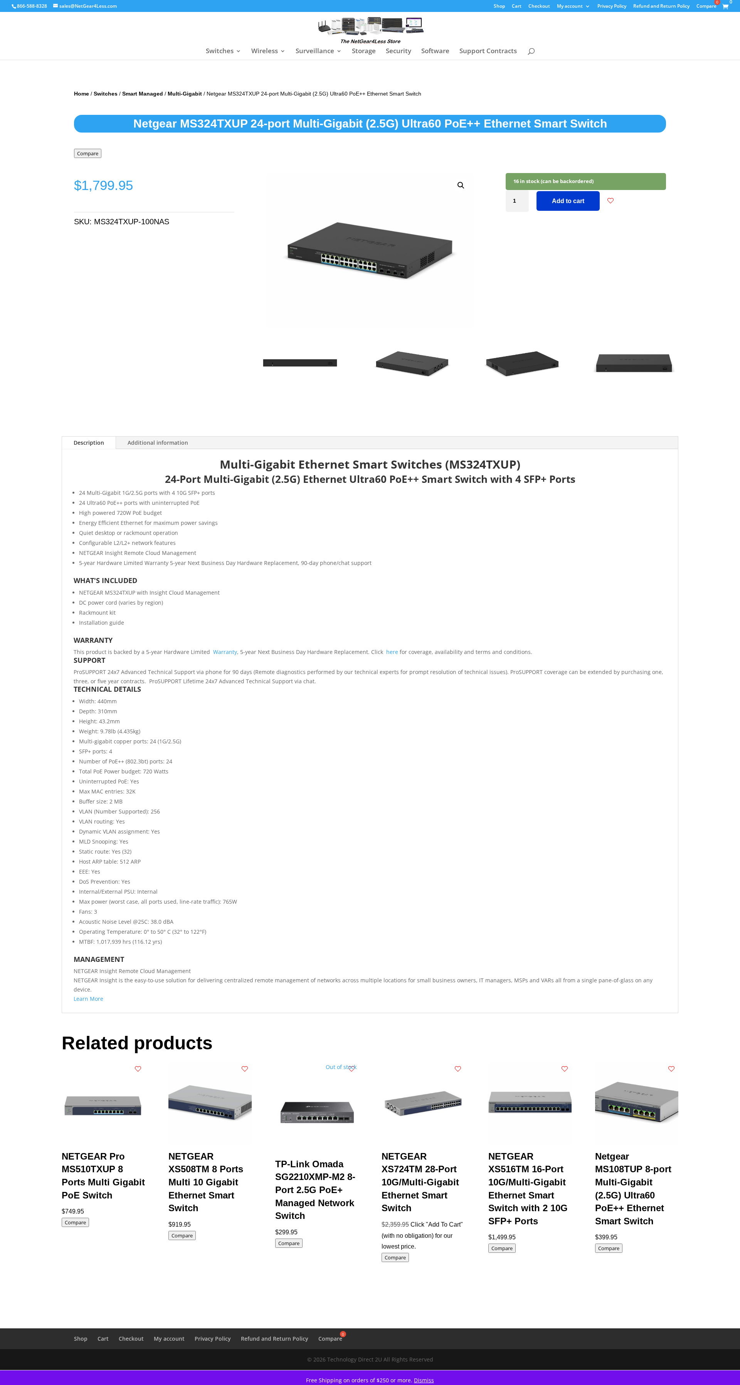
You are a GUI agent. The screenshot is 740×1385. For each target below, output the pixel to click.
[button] (461, 185)
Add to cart (568, 201)
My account (570, 6)
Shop (499, 6)
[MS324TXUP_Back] (300, 394)
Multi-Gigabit (185, 94)
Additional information (158, 442)
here (392, 652)
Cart (516, 6)
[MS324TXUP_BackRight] (523, 394)
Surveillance (315, 51)
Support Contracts (488, 51)
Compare (87, 153)
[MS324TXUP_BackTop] (634, 394)
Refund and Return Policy (661, 6)
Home (81, 94)
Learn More (88, 998)
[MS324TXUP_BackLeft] (411, 394)
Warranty (225, 652)
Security (398, 51)
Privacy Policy (611, 6)
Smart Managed (142, 94)
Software (435, 51)
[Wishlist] (610, 201)
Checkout (539, 6)
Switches (220, 51)
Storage (364, 51)
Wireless (264, 51)
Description (89, 442)
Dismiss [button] (424, 1380)
